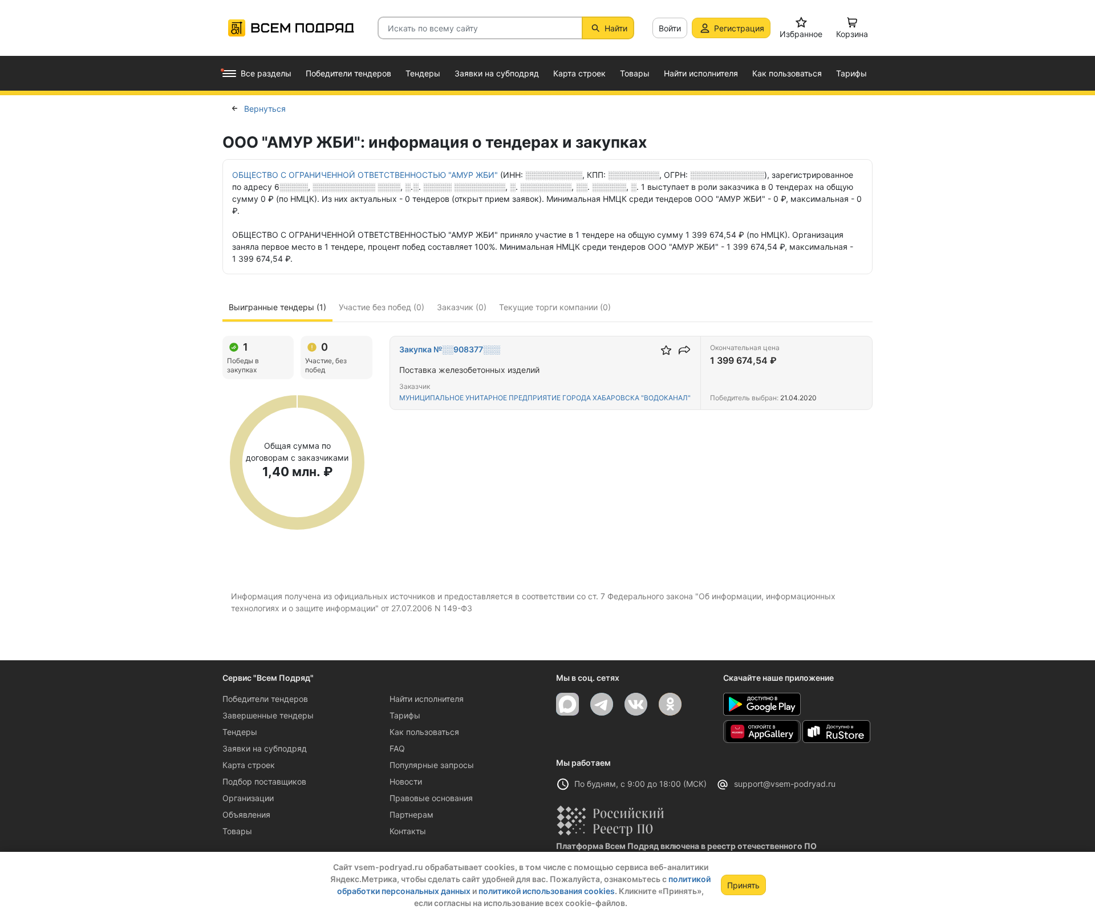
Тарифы (405, 715)
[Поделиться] (684, 350)
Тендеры (239, 732)
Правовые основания (431, 798)
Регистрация (739, 28)
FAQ (397, 748)
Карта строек (248, 765)
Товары (237, 831)
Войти (670, 28)
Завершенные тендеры (268, 715)
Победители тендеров (265, 699)
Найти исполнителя (427, 699)
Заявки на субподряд (264, 748)
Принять (743, 885)
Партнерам (411, 814)
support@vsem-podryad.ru (785, 784)
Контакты (408, 831)
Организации (248, 798)
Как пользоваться (424, 732)
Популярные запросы (432, 765)
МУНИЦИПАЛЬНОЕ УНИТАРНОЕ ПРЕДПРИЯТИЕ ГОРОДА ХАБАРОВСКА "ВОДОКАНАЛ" (545, 397)
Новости (406, 781)
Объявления (246, 814)
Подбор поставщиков (264, 781)
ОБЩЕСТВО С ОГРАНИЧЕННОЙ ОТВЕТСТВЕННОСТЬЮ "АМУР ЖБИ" (365, 175)
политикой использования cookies (546, 891)
